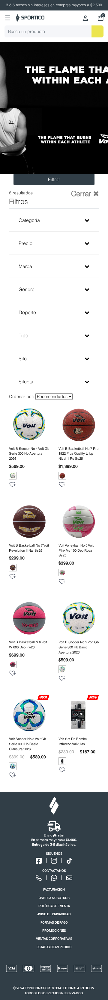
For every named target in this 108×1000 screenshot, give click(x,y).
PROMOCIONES (54, 930)
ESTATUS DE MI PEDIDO (54, 947)
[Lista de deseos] (12, 484)
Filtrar (54, 179)
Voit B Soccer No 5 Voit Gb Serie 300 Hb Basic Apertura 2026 (78, 647)
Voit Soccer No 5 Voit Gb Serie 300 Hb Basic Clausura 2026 (27, 744)
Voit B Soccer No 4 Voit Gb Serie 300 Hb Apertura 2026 (29, 454)
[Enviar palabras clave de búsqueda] (98, 31)
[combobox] (54, 31)
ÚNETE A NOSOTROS (54, 897)
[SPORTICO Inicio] (30, 18)
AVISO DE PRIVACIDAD (54, 914)
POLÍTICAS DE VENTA (54, 906)
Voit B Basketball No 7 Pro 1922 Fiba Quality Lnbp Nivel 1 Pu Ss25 (78, 454)
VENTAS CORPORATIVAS (54, 938)
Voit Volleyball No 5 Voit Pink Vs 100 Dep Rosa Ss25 (76, 550)
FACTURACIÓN (54, 889)
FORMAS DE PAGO (54, 922)
